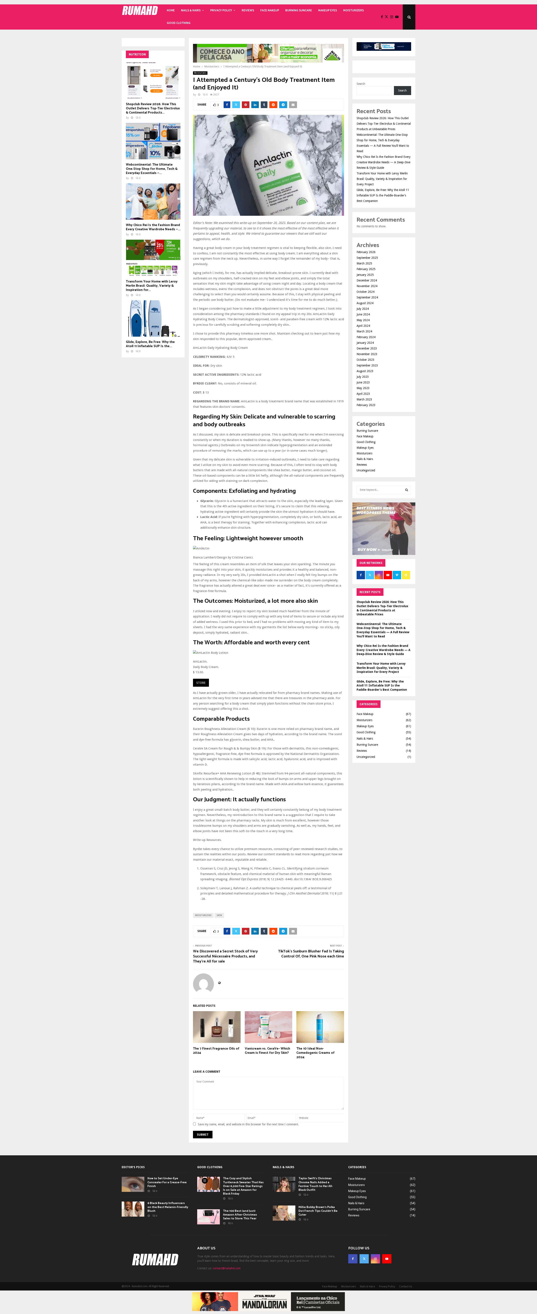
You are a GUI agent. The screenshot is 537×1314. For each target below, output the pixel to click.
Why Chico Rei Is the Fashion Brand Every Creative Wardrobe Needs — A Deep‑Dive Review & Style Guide (384, 162)
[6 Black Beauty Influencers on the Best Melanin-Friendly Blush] (133, 1209)
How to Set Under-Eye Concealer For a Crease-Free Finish (167, 1182)
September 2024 (367, 297)
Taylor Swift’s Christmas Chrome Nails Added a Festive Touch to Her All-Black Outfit (315, 1184)
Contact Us (405, 1286)
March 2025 (364, 263)
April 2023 (363, 393)
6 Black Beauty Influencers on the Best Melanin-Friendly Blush (167, 1207)
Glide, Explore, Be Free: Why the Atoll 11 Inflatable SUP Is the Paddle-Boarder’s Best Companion (383, 195)
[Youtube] (398, 17)
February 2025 (366, 269)
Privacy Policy (221, 10)
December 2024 (367, 280)
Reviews (248, 10)
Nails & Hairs (191, 10)
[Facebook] (383, 17)
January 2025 (365, 274)
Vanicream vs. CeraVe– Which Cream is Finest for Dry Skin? (267, 1051)
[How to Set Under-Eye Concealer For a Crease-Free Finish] (133, 1184)
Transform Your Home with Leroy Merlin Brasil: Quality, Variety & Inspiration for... (151, 286)
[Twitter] (387, 17)
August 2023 (365, 371)
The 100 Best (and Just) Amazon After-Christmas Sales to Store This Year (240, 1215)
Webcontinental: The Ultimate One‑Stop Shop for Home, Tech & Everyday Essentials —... (151, 169)
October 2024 (365, 291)
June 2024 (363, 314)
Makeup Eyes (327, 10)
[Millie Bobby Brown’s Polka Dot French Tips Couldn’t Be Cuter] (284, 1213)
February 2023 (366, 405)
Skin (219, 915)
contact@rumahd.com (227, 1268)
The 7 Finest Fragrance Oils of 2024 (216, 1051)
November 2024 (367, 286)
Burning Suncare (298, 10)
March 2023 (364, 399)
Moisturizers (353, 10)
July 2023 (363, 376)
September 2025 (367, 257)
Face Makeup (269, 10)
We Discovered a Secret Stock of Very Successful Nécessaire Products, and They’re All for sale (225, 956)
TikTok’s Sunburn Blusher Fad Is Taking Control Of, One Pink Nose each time (311, 954)
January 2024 (365, 342)
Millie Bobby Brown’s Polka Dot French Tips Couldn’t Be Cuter (318, 1211)
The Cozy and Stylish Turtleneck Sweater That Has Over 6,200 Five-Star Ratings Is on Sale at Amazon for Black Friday (243, 1186)
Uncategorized (366, 470)
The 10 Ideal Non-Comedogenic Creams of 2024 (315, 1053)
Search (361, 83)
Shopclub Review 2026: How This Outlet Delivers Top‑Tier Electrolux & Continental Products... (153, 108)
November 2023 (367, 354)
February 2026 (366, 252)
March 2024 (364, 331)
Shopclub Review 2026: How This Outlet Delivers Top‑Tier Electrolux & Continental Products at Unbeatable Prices (384, 123)
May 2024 (363, 320)
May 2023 (363, 388)
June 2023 (363, 382)
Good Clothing (178, 23)
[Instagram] (392, 17)
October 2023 (365, 359)
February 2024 (366, 337)
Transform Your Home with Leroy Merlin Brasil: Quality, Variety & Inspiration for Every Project (382, 179)
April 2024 (363, 325)
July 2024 (363, 308)
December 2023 (367, 348)
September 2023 (367, 365)
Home (171, 10)
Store (201, 682)
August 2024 (365, 303)
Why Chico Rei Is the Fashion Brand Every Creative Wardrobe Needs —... (153, 227)
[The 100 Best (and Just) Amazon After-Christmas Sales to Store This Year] (208, 1216)
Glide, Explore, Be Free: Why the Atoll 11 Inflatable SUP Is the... (150, 344)
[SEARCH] (406, 490)
